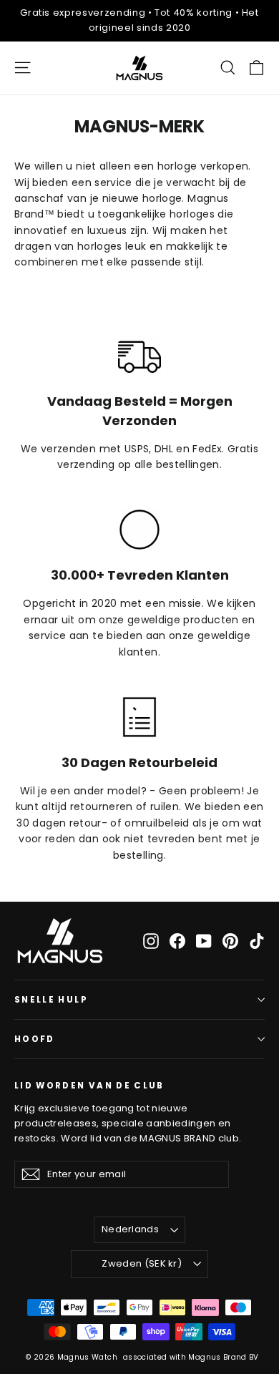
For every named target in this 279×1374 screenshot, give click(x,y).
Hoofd (34, 1039)
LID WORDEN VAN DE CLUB (89, 1085)
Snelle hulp (51, 999)
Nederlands (130, 1229)
